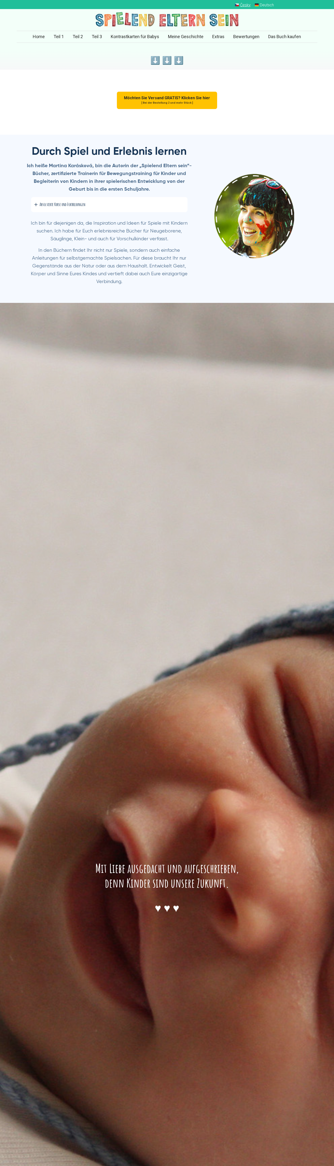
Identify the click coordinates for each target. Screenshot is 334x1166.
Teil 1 (59, 36)
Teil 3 (97, 36)
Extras (218, 36)
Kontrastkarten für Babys (135, 36)
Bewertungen (246, 36)
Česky (245, 5)
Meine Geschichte (185, 36)
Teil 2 (78, 36)
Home (39, 36)
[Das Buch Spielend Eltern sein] (167, 20)
